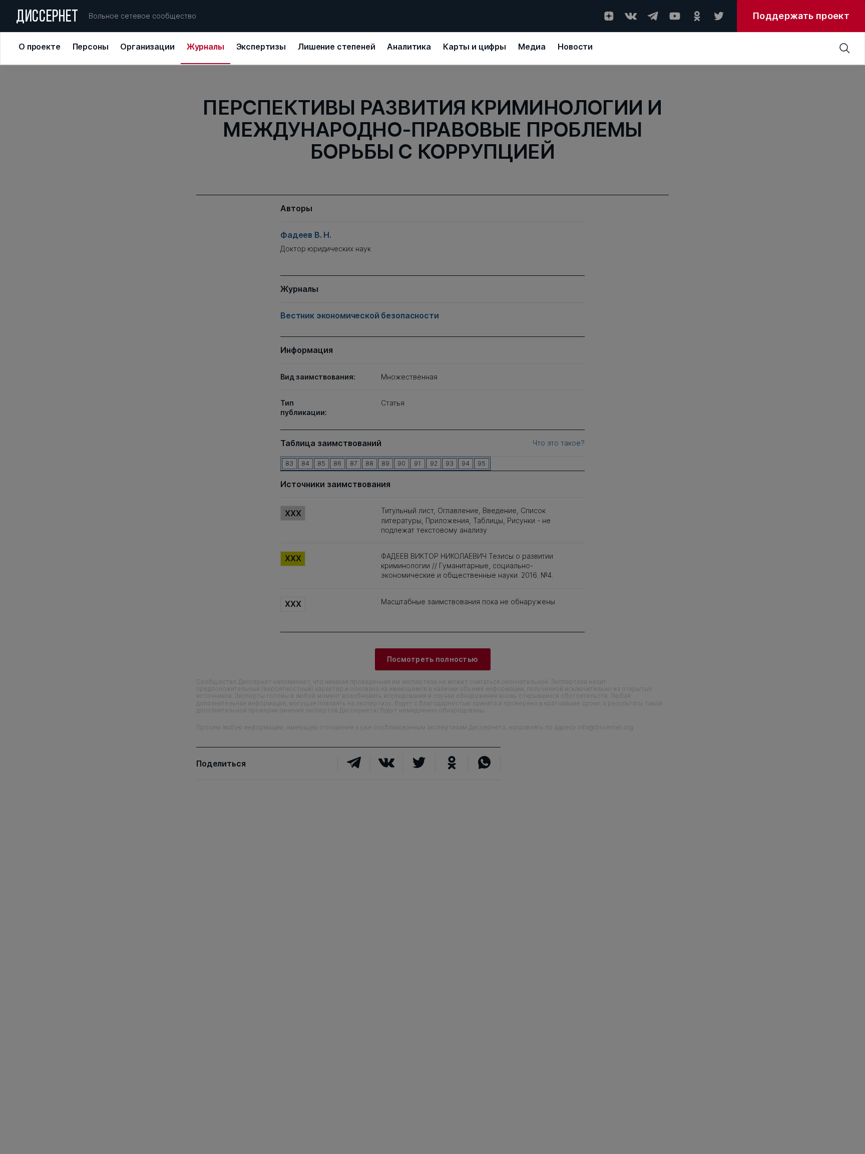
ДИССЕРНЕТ (47, 17)
